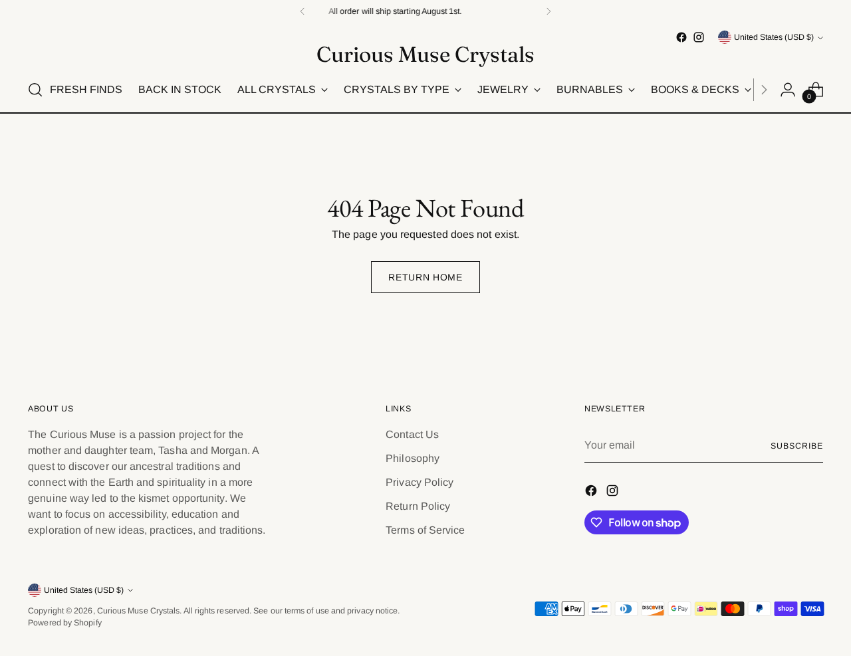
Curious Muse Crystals (138, 610)
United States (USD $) (774, 37)
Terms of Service (425, 530)
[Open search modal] (35, 89)
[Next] (548, 11)
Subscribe (796, 446)
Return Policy (418, 506)
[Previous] (302, 11)
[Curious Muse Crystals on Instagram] (699, 37)
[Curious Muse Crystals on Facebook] (681, 37)
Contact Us (412, 434)
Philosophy (412, 458)
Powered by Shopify (64, 622)
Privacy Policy (419, 482)
